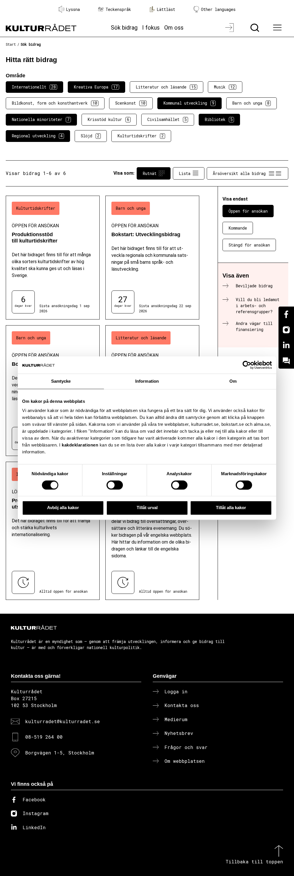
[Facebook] (286, 314)
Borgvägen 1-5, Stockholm (59, 753)
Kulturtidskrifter (140, 135)
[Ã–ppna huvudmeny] (278, 27)
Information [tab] (147, 381)
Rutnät (149, 173)
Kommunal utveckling (188, 103)
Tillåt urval (147, 507)
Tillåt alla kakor (231, 507)
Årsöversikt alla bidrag (239, 173)
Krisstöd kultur (108, 119)
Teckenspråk (118, 9)
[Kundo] (286, 361)
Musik (224, 87)
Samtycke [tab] (61, 381)
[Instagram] (286, 330)
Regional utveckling (37, 135)
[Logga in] (230, 27)
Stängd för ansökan (249, 245)
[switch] (115, 485)
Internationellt (34, 87)
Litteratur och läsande (166, 87)
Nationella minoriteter (40, 119)
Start (11, 44)
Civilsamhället (167, 119)
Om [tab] (233, 381)
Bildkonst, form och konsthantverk (54, 103)
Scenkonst (130, 103)
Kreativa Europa (96, 87)
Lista (184, 173)
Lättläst (166, 9)
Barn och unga (250, 103)
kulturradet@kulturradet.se (62, 721)
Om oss (173, 27)
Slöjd (90, 135)
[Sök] (255, 27)
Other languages (218, 9)
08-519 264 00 (44, 737)
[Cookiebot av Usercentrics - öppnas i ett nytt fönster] (247, 365)
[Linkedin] (286, 345)
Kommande (238, 228)
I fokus (151, 27)
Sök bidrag (124, 27)
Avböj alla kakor (63, 507)
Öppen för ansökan (248, 211)
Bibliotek (219, 119)
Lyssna (73, 9)
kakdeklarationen (80, 444)
